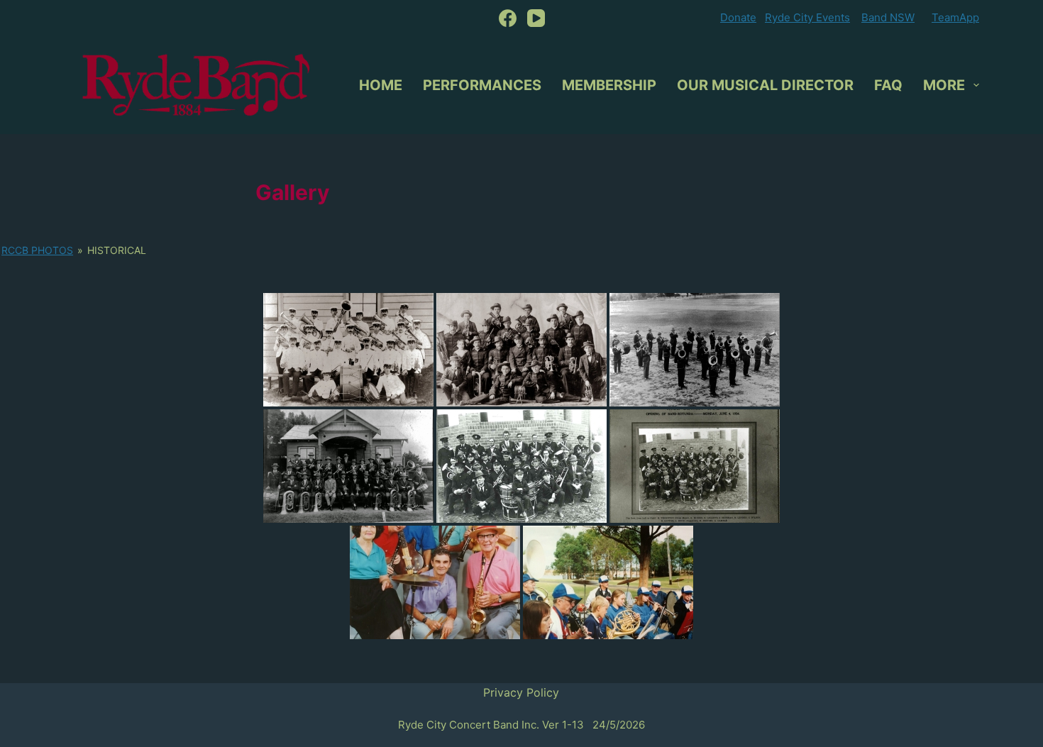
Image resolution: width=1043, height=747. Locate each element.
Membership (609, 85)
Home (380, 85)
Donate (738, 17)
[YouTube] (536, 18)
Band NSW (888, 17)
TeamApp (955, 17)
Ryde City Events (807, 17)
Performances (482, 85)
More (944, 85)
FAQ (888, 85)
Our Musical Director (765, 85)
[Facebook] (508, 18)
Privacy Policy (521, 692)
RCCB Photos (37, 250)
